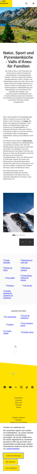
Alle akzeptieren (11, 468)
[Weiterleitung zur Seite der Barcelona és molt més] (27, 261)
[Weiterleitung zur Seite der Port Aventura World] (27, 324)
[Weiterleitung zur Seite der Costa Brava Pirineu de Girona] (27, 278)
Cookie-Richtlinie (12, 449)
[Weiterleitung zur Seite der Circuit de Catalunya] (27, 317)
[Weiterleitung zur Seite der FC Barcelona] (10, 317)
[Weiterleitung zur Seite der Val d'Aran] (27, 286)
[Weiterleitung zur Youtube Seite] (10, 387)
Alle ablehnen (10, 462)
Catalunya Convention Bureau (18, 422)
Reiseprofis (18, 420)
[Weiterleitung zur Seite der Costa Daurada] (10, 261)
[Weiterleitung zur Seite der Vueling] (10, 324)
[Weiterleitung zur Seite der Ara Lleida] (10, 278)
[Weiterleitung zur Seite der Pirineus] (10, 286)
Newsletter (18, 405)
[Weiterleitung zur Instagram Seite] (21, 387)
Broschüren (18, 400)
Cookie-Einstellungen (13, 456)
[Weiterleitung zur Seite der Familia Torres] (27, 332)
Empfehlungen (18, 397)
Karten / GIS (18, 402)
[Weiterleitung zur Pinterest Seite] (32, 387)
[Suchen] (26, 3)
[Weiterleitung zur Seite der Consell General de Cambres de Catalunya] (10, 294)
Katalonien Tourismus (18, 417)
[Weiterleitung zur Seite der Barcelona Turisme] (27, 269)
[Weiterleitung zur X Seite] (16, 387)
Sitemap (18, 407)
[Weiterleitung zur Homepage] (6, 3)
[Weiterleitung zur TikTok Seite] (27, 387)
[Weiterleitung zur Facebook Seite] (5, 387)
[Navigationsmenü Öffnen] (33, 3)
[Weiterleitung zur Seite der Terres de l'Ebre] (10, 269)
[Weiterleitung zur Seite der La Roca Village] (10, 332)
